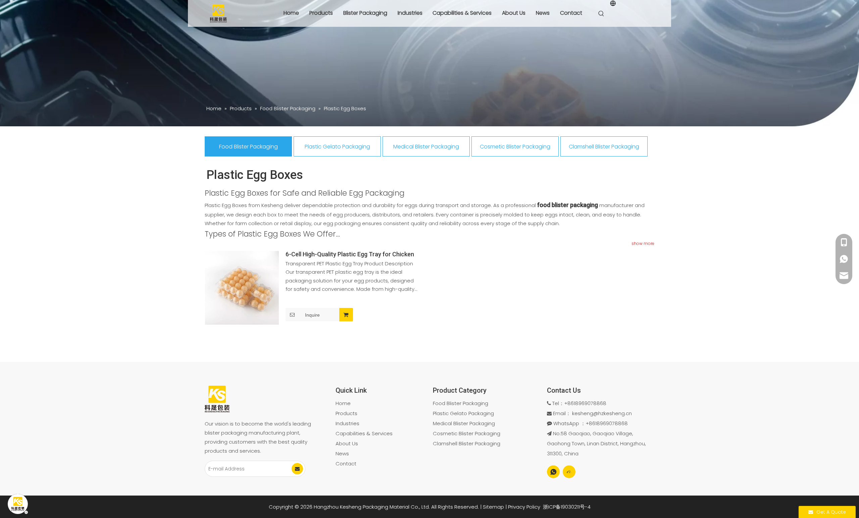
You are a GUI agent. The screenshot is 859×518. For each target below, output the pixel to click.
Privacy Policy (524, 506)
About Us (513, 13)
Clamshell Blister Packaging (604, 146)
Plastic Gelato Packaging (337, 146)
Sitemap (493, 506)
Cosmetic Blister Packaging (515, 146)
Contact (571, 13)
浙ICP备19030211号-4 (567, 506)
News (543, 13)
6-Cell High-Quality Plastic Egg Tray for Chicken (350, 254)
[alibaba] (569, 471)
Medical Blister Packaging (426, 146)
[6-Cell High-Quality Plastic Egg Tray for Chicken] (242, 286)
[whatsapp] (553, 471)
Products (321, 13)
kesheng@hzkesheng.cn (602, 413)
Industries (410, 13)
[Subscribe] (297, 468)
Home (291, 13)
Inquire (312, 315)
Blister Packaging (365, 13)
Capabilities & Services (462, 13)
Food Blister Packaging (248, 146)
